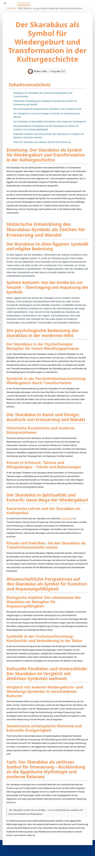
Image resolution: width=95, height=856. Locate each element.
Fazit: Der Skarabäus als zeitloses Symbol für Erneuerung (42, 142)
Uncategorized (18, 7)
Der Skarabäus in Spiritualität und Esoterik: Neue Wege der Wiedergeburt (49, 121)
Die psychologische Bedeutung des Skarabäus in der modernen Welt (47, 109)
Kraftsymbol (66, 518)
